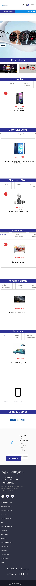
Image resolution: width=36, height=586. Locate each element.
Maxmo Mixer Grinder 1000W (18, 212)
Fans (7, 184)
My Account (4, 546)
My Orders (4, 550)
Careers (3, 538)
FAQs (2, 562)
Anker (19, 184)
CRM (2, 522)
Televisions (4, 134)
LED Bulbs (34, 286)
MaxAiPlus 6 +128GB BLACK (18, 111)
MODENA (11, 84)
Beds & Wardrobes (31, 336)
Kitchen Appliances (27, 85)
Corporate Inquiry (6, 506)
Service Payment (6, 518)
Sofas (3, 335)
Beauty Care (20, 286)
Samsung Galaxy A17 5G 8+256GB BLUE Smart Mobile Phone (19, 162)
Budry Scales (32, 185)
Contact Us (4, 534)
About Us (4, 530)
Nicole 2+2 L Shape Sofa (19, 363)
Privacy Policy (5, 558)
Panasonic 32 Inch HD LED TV (18, 312)
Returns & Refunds (6, 510)
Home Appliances (19, 236)
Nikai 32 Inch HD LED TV (18, 262)
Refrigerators (21, 134)
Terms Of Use (5, 554)
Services (3, 514)
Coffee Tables (16, 336)
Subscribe (13, 458)
